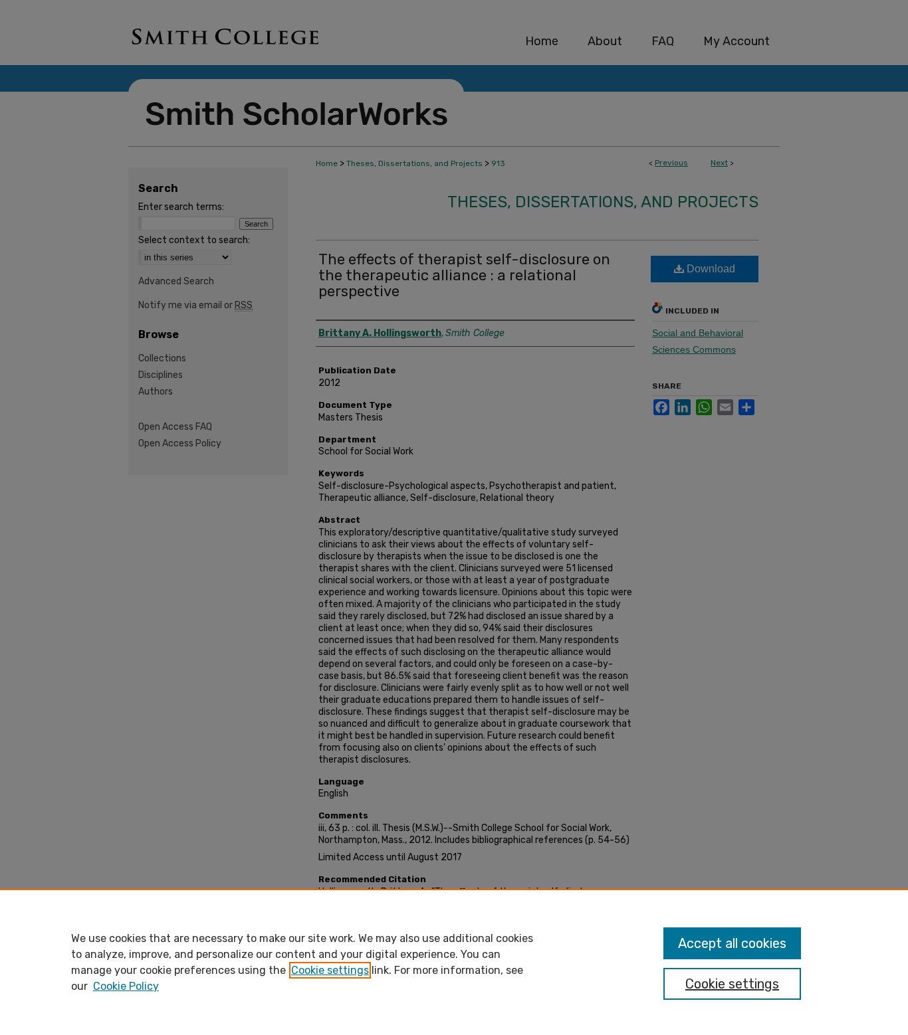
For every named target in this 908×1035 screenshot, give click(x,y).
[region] (454, 962)
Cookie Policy (126, 986)
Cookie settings (330, 970)
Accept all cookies (732, 943)
